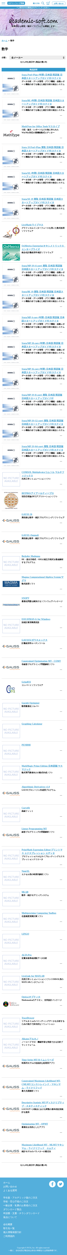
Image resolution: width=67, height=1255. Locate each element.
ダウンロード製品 (12, 1209)
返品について (10, 1217)
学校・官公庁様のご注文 (15, 1201)
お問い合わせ (59, 3)
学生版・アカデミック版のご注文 (20, 1197)
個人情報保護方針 (12, 1232)
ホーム (4, 40)
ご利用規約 (9, 1236)
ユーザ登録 (20, 3)
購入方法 (36, 3)
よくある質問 (10, 1190)
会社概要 (7, 1224)
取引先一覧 (9, 1228)
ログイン (11, 3)
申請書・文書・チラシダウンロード (21, 1213)
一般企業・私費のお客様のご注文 (20, 1205)
